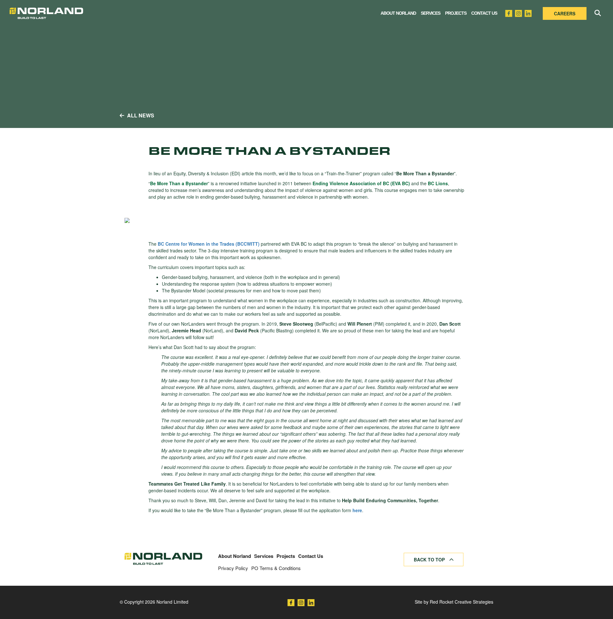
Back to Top (430, 559)
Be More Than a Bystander (179, 183)
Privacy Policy (233, 568)
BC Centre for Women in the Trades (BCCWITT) (209, 244)
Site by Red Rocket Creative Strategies (454, 602)
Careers (564, 13)
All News (140, 115)
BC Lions (438, 183)
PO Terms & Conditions (276, 568)
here (357, 510)
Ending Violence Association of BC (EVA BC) (361, 183)
